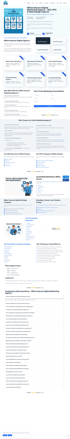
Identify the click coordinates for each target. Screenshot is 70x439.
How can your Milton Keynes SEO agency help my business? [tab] (18, 303)
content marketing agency (43, 205)
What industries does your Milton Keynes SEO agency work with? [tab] (18, 340)
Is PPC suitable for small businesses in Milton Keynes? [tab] (16, 365)
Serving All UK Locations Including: (17, 244)
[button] (50, 115)
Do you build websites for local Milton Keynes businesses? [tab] (17, 384)
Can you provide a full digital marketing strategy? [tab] (15, 374)
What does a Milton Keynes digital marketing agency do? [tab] (17, 343)
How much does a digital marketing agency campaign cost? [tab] (17, 309)
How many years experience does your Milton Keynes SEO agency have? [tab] (20, 337)
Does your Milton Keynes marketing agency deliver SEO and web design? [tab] (20, 312)
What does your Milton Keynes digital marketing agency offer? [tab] (18, 296)
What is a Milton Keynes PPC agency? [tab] (13, 362)
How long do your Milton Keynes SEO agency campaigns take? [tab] (18, 331)
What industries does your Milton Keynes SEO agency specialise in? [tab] (19, 315)
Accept (5, 435)
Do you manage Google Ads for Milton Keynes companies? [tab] (17, 368)
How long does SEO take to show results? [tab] (14, 356)
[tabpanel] (35, 299)
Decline (10, 435)
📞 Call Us (66, 176)
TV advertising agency (60, 139)
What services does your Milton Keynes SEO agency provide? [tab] (18, 353)
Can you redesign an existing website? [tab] (13, 387)
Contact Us (13, 283)
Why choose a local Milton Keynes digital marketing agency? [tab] (18, 346)
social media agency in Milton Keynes (48, 181)
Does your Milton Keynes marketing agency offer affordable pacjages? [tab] (19, 306)
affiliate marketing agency (57, 133)
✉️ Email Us (66, 180)
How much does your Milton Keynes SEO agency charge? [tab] (17, 322)
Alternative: (36, 107)
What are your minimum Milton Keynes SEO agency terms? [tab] (17, 325)
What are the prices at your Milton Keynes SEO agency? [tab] (17, 334)
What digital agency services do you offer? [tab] (14, 371)
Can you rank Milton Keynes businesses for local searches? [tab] (17, 359)
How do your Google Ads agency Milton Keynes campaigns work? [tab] (19, 328)
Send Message (50, 106)
